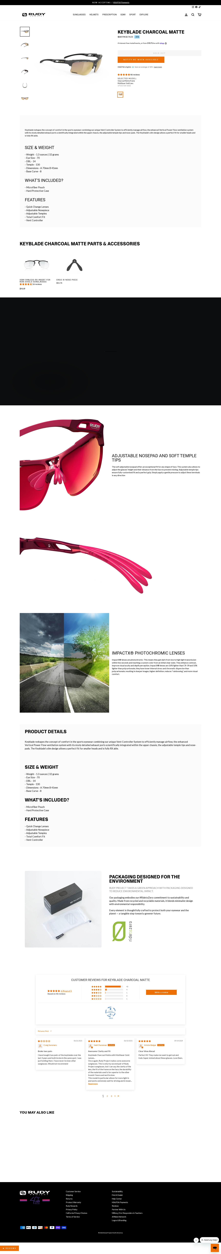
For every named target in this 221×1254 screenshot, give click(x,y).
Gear (122, 14)
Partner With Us (118, 1209)
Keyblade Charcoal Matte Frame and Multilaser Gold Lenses (120, 94)
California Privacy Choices (76, 1213)
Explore (144, 14)
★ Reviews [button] (9, 1248)
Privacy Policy (71, 1209)
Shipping (69, 1195)
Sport (132, 14)
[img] (44, 1041)
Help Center (117, 1199)
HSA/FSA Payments (120, 1202)
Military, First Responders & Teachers (127, 1213)
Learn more (158, 67)
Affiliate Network (119, 1217)
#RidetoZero (146, 897)
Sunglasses (79, 14)
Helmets (93, 14)
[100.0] (110, 1012)
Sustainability (117, 1191)
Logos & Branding (119, 1220)
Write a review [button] (161, 992)
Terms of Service (73, 1217)
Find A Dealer (117, 1195)
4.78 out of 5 (66, 991)
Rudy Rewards (72, 1206)
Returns (69, 1199)
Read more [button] (93, 1083)
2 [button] (107, 1096)
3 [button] (111, 1096)
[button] (124, 74)
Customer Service (73, 1191)
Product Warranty (73, 1202)
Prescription (109, 14)
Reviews (115, 1206)
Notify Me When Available (141, 60)
